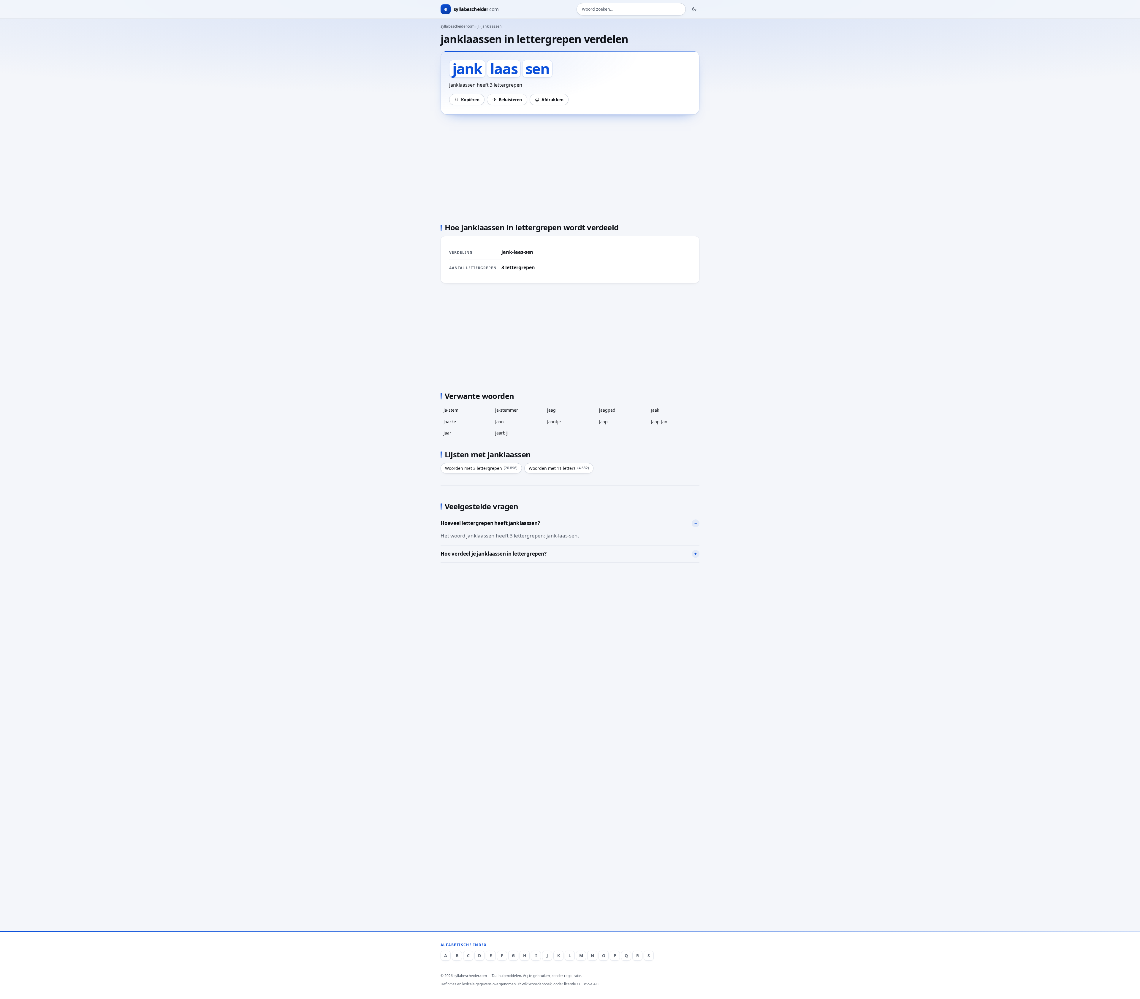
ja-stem (451, 410)
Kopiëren (470, 99)
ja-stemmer (506, 410)
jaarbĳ (501, 433)
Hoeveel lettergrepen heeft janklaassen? (490, 523)
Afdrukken (552, 99)
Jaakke (450, 421)
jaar (447, 433)
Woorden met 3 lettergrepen (481, 468)
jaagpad (607, 410)
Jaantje (554, 421)
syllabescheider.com (457, 26)
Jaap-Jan (659, 421)
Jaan (499, 421)
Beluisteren (510, 99)
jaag (551, 410)
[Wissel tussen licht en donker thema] (694, 9)
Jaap (603, 421)
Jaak (655, 410)
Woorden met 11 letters (559, 468)
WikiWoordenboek (537, 984)
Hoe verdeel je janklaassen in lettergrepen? (494, 553)
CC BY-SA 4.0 (587, 984)
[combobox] (631, 9)
